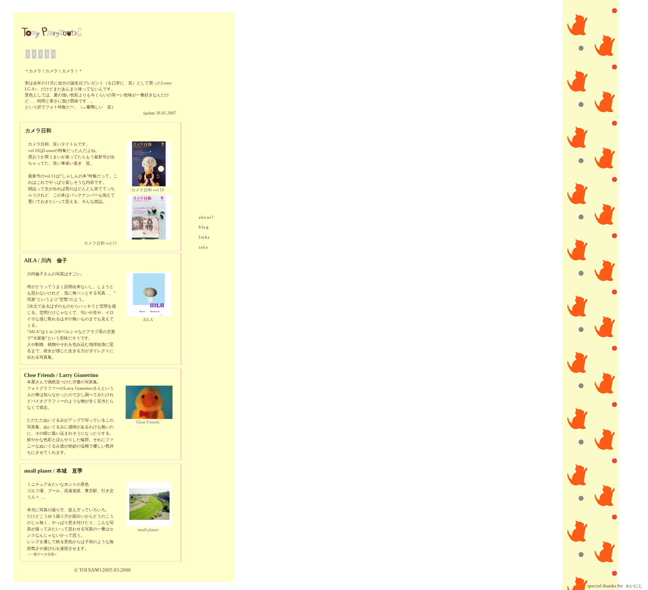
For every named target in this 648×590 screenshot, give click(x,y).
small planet (148, 530)
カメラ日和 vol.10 (147, 190)
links (204, 237)
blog (204, 227)
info (203, 247)
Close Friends (147, 422)
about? (206, 217)
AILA (148, 320)
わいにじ (634, 586)
